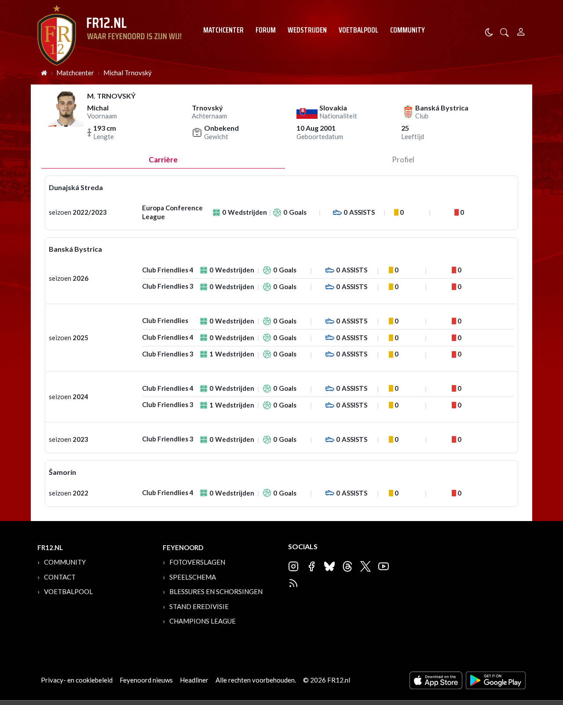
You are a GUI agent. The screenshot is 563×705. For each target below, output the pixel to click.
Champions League (202, 621)
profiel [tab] (403, 159)
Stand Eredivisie (199, 606)
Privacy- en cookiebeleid (77, 680)
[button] (504, 31)
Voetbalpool (358, 30)
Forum (266, 30)
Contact (60, 577)
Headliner (194, 680)
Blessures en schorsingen (216, 591)
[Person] (521, 30)
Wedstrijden (307, 30)
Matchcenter (223, 30)
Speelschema (192, 577)
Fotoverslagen (197, 562)
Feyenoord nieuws (146, 680)
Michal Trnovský (127, 73)
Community (407, 30)
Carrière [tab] (163, 159)
